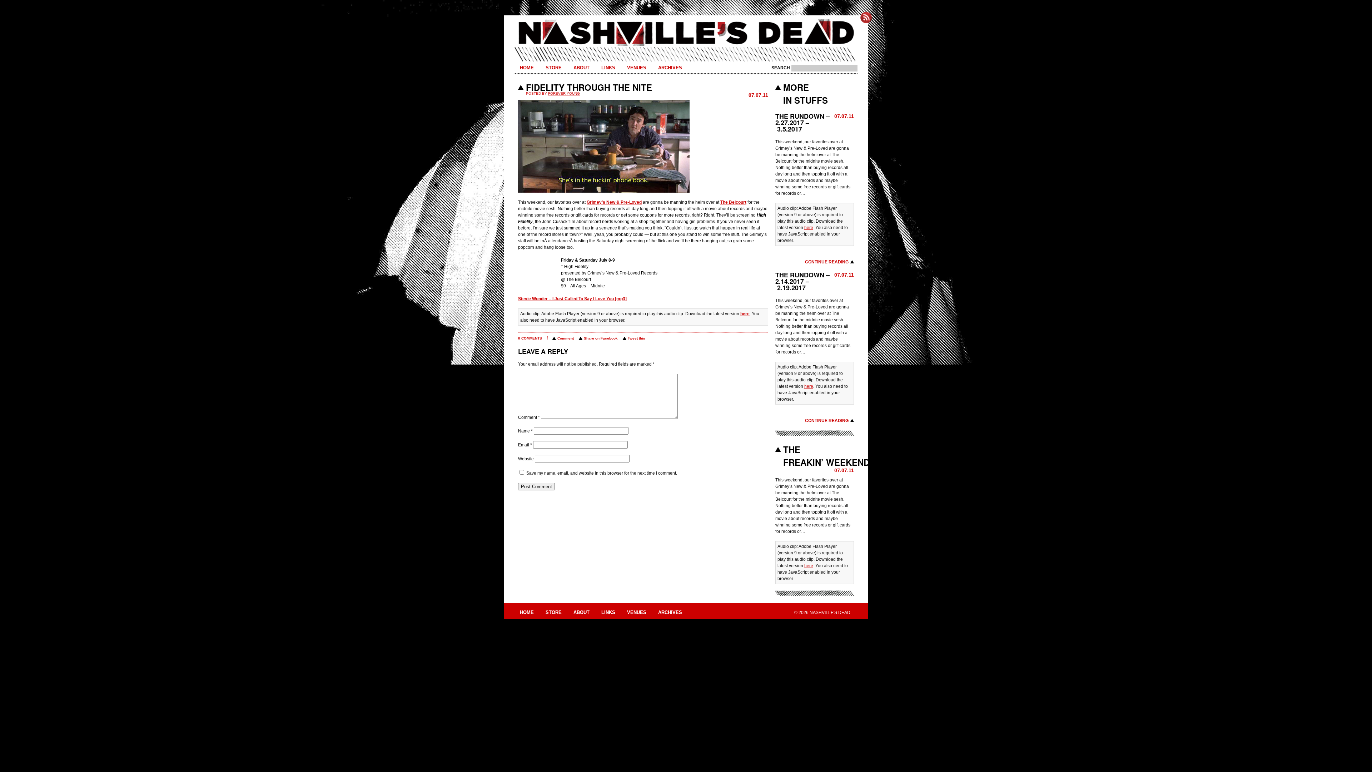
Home (527, 67)
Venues (636, 67)
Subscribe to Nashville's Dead (866, 17)
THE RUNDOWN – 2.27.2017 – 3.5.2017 (802, 123)
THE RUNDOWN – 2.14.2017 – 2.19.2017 (802, 281)
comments (531, 338)
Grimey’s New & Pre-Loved (614, 202)
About (581, 67)
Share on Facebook (601, 338)
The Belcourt (733, 202)
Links (608, 67)
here (745, 313)
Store (554, 67)
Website (526, 458)
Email (525, 444)
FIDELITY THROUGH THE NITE (589, 87)
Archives (670, 67)
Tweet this (636, 338)
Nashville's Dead (686, 33)
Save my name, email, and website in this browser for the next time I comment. (601, 473)
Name (525, 431)
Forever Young (564, 93)
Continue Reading (827, 261)
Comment (565, 338)
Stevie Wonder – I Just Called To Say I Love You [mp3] (572, 298)
